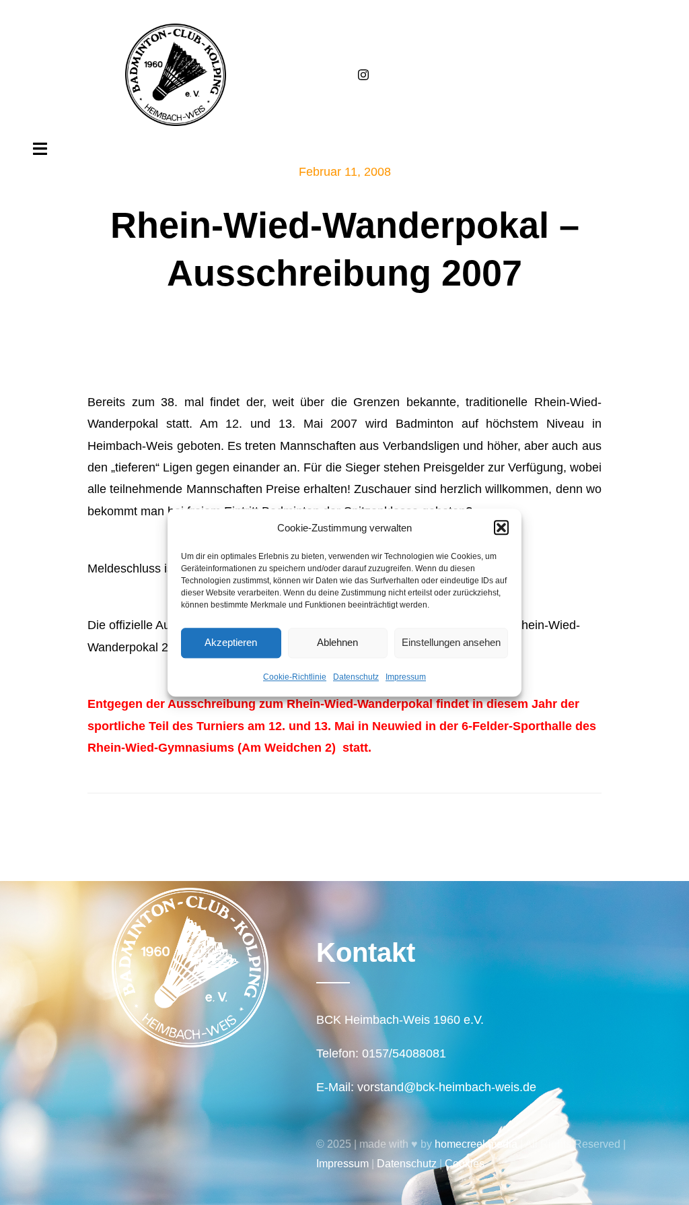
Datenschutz (356, 677)
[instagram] (363, 74)
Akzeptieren (231, 642)
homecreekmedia (476, 1144)
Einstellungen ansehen (451, 642)
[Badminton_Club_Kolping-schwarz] (175, 29)
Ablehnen (337, 642)
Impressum (406, 677)
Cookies (464, 1163)
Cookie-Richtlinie (294, 677)
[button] (501, 527)
